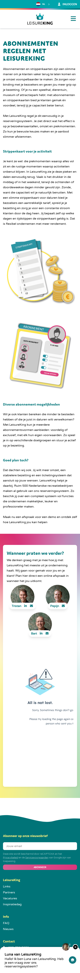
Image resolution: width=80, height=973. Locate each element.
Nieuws (8, 929)
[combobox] (43, 4)
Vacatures (10, 898)
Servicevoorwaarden (36, 857)
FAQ (6, 923)
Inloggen (69, 4)
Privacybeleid (10, 857)
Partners (9, 892)
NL (43, 4)
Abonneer (40, 867)
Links (6, 886)
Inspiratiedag (12, 904)
